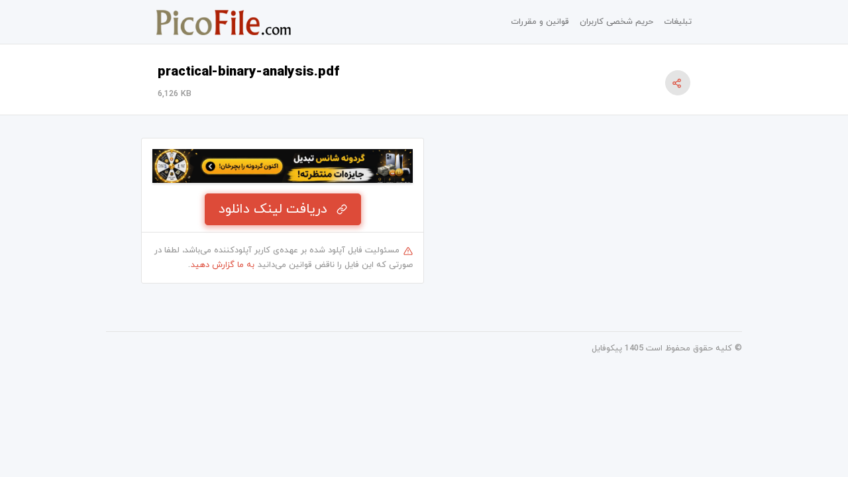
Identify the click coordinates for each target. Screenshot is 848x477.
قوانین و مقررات (540, 22)
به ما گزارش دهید (222, 265)
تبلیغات (678, 22)
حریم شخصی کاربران (616, 22)
